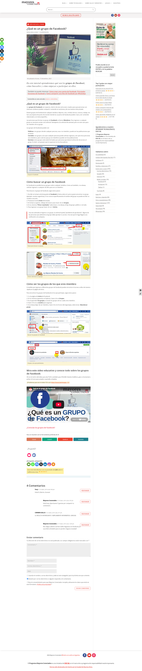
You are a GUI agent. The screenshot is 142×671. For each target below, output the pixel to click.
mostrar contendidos (51, 99)
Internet (99, 176)
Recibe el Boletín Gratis (70, 15)
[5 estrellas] (46, 471)
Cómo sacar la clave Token (104, 102)
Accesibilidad (100, 155)
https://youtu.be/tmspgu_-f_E (60, 382)
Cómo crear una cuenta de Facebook (62, 91)
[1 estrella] (39, 471)
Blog (64, 3)
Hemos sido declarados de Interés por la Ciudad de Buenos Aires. (71, 667)
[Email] (29, 464)
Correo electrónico (103, 171)
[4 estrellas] (45, 471)
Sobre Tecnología (75, 3)
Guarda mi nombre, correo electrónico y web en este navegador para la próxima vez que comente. (59, 575)
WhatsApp (99, 211)
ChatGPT (49, 439)
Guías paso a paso (32, 32)
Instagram (101, 184)
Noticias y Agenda (101, 197)
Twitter (100, 187)
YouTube (99, 191)
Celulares (98, 160)
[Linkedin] (45, 464)
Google (99, 174)
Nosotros (116, 3)
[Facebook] (37, 464)
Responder (85, 490)
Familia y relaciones (102, 166)
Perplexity (81, 439)
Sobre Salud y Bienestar (93, 3)
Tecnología (99, 208)
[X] (41, 464)
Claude (34, 439)
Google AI (65, 439)
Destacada (99, 163)
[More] (53, 464)
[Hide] (0, 62)
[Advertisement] (59, 625)
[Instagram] (49, 464)
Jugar (97, 194)
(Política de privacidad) (44, 584)
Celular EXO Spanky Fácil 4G (104, 157)
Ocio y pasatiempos (102, 200)
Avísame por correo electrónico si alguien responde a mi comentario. (49, 579)
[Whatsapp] (33, 464)
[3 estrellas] (43, 471)
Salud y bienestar (101, 203)
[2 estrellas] (41, 471)
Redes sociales (101, 179)
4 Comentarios (44, 32)
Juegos (107, 3)
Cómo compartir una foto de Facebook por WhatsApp (66, 93)
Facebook (101, 181)
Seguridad (99, 206)
